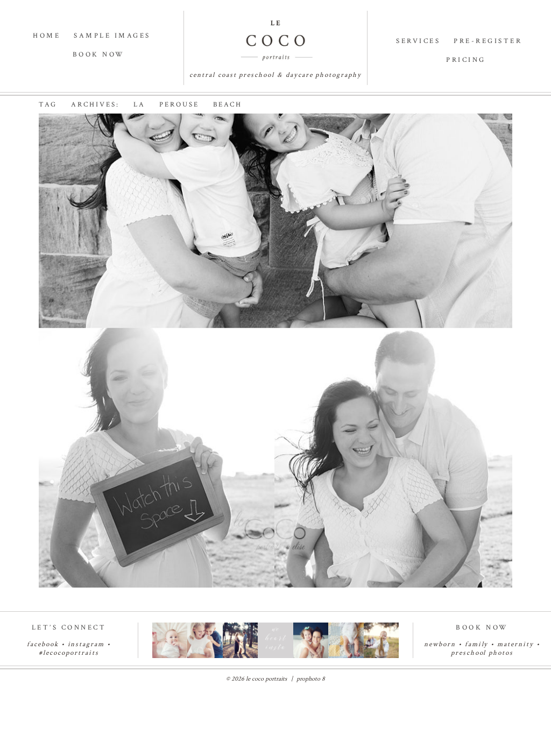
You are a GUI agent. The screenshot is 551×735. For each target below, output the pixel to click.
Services (418, 41)
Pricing (466, 60)
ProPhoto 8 (310, 679)
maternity (516, 644)
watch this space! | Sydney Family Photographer (215, 156)
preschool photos (482, 653)
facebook (43, 644)
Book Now (99, 54)
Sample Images (112, 35)
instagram (86, 644)
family (477, 644)
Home (46, 35)
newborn (440, 644)
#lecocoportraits (68, 653)
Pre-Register (488, 41)
